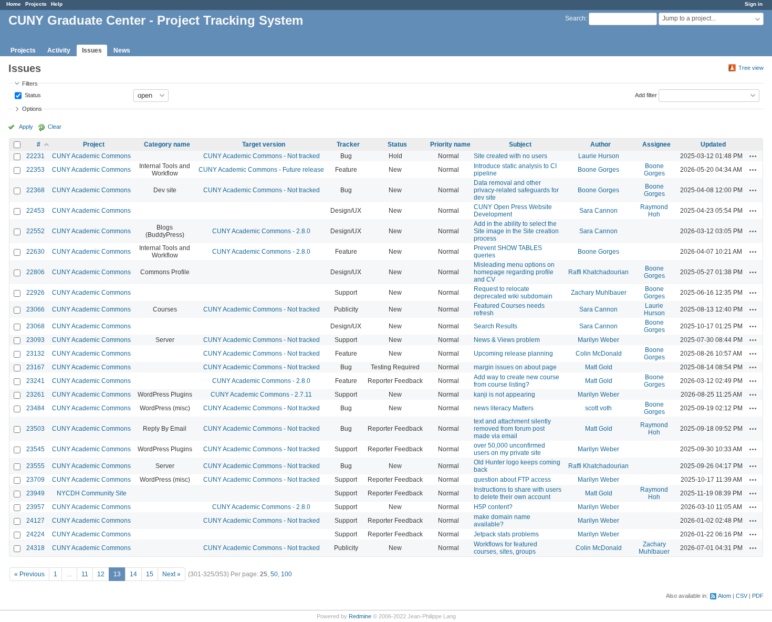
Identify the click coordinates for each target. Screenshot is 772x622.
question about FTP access (512, 479)
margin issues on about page (515, 367)
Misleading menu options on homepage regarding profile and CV (514, 272)
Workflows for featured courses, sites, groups (505, 548)
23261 (35, 394)
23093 (35, 340)
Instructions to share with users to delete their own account (517, 493)
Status (32, 94)
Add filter (646, 94)
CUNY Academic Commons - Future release (261, 169)
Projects (36, 4)
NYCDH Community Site (92, 493)
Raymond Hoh (654, 210)
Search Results (495, 326)
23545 (35, 449)
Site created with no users (510, 156)
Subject (520, 144)
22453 (35, 210)
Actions (753, 156)
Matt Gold (598, 367)
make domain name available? (502, 520)
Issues (92, 50)
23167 (35, 367)
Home (13, 4)
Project (94, 144)
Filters (30, 83)
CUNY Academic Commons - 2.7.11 (261, 394)
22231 (35, 156)
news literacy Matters (504, 408)
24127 (35, 520)
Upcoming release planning (513, 353)
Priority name (450, 144)
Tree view (751, 68)
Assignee (656, 144)
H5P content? (493, 507)
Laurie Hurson (598, 156)
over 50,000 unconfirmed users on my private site (509, 449)
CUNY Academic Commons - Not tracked (261, 156)
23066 (35, 309)
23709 (35, 479)
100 (286, 574)
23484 (35, 408)
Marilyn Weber (598, 340)
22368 (35, 190)
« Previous (29, 574)
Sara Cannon (598, 210)
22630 (35, 251)
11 (84, 574)
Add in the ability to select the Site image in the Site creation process (516, 231)
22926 (35, 292)
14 (133, 574)
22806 (35, 272)
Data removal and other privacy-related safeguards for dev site (516, 190)
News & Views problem (507, 340)
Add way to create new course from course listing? (516, 381)
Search (575, 18)
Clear (54, 126)
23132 (35, 353)
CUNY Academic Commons (91, 156)
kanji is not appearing (504, 394)
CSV (741, 596)
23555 (35, 466)
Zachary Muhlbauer (599, 292)
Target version (263, 144)
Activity (58, 50)
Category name (167, 144)
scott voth (598, 408)
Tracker (348, 144)
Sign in (754, 4)
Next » (171, 574)
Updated (713, 144)
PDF (758, 596)
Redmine (360, 616)
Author (600, 144)
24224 (35, 534)
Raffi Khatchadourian (598, 272)
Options (32, 109)
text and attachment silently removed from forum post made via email (512, 429)
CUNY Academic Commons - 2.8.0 (261, 231)
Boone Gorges (598, 169)
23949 (35, 493)
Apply (26, 126)
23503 (35, 428)
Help (56, 4)
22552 (35, 231)
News (121, 50)
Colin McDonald (599, 353)
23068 (35, 326)
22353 (35, 169)
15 (149, 574)
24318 (35, 548)
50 (274, 574)
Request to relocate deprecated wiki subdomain (513, 292)
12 (101, 574)
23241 (35, 381)
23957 (35, 507)
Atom (724, 596)
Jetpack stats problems (506, 534)
